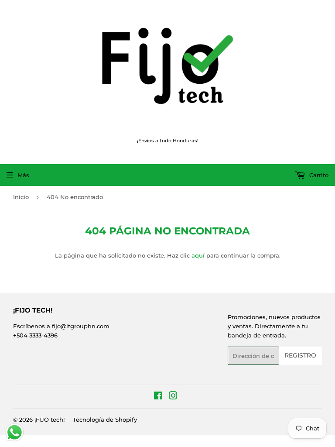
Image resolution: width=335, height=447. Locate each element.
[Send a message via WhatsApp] (14, 432)
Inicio (21, 196)
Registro (300, 355)
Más (23, 175)
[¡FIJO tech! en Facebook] (158, 396)
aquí (198, 255)
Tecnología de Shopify (105, 419)
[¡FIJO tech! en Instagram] (173, 396)
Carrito (318, 175)
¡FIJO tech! (49, 419)
